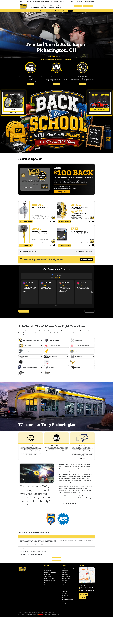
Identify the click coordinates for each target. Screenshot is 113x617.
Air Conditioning (65, 570)
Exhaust (63, 587)
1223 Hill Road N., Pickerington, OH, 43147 (55, 1)
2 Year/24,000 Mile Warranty (68, 568)
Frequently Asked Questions (50, 572)
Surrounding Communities (49, 580)
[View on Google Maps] (87, 575)
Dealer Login (54, 614)
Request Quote (78, 6)
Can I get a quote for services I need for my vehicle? (31, 544)
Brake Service (65, 574)
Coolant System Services (67, 578)
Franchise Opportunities (89, 1)
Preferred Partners (48, 582)
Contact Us (46, 589)
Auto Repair (64, 572)
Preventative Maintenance (67, 599)
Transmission (64, 608)
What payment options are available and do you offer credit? (33, 548)
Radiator (63, 601)
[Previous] (54, 197)
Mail (59, 614)
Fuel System (64, 593)
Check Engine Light (66, 576)
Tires (63, 605)
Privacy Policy (40, 612)
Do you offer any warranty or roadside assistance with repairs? (33, 551)
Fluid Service (64, 591)
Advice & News (47, 576)
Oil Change (64, 597)
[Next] (59, 197)
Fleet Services (65, 589)
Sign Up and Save (86, 259)
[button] (30, 340)
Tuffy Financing (78, 1)
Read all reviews (24, 311)
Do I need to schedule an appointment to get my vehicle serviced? (34, 537)
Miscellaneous (65, 595)
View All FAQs (56, 559)
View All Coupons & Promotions (84, 251)
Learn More (31, 84)
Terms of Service (48, 612)
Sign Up (70, 10)
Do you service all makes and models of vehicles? (31, 554)
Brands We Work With (49, 578)
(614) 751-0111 (23, 1)
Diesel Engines (65, 580)
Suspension (64, 603)
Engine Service (65, 584)
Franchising (46, 587)
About (72, 1)
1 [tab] (55, 196)
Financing (46, 584)
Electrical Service (65, 582)
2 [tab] (57, 196)
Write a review (89, 311)
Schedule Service (88, 6)
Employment (47, 574)
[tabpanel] (56, 179)
